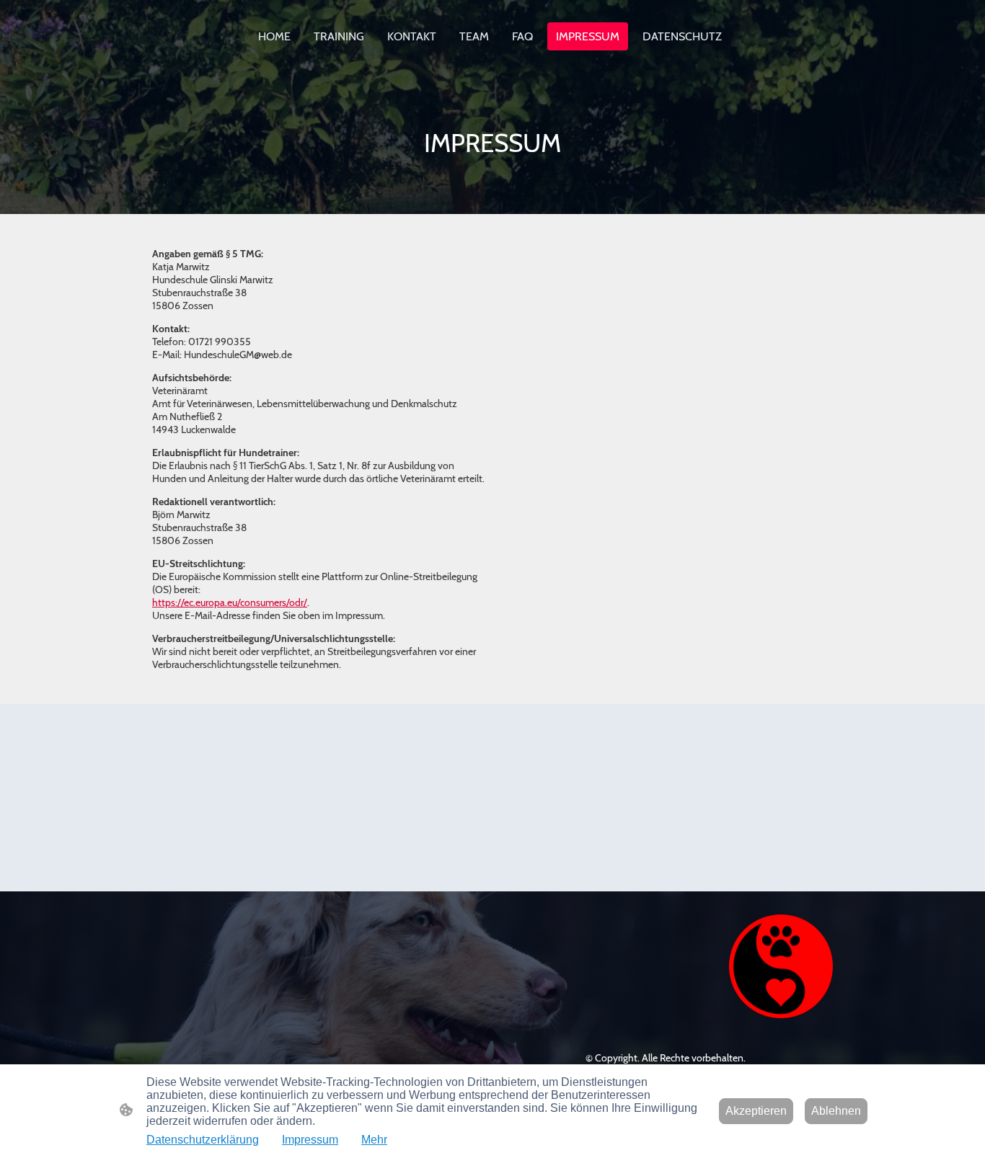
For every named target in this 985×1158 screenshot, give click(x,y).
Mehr (374, 1139)
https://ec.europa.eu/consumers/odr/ (229, 602)
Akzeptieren (756, 1111)
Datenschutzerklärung (202, 1139)
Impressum (310, 1139)
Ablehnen (836, 1111)
